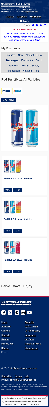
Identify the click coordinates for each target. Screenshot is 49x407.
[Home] (16, 5)
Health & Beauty (30, 65)
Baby (39, 55)
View (7, 190)
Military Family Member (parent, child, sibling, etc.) (23, 401)
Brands (4, 347)
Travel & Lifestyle (33, 343)
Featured (10, 55)
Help (26, 375)
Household (14, 70)
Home (4, 321)
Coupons (22, 16)
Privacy (18, 375)
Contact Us (6, 375)
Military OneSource (29, 11)
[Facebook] (3, 312)
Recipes (5, 339)
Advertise (5, 326)
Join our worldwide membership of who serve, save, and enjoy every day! (24, 34)
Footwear (14, 65)
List (17, 190)
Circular (10, 16)
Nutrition (27, 70)
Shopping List (31, 347)
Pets (37, 70)
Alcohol (30, 55)
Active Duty (35, 404)
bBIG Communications (25, 379)
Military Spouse (10, 404)
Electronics (27, 60)
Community (30, 334)
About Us (29, 321)
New (20, 55)
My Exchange (31, 326)
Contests (5, 334)
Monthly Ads (7, 343)
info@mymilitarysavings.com (23, 368)
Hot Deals (35, 16)
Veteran (23, 404)
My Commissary (32, 330)
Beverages (12, 60)
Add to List (8, 100)
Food (39, 60)
